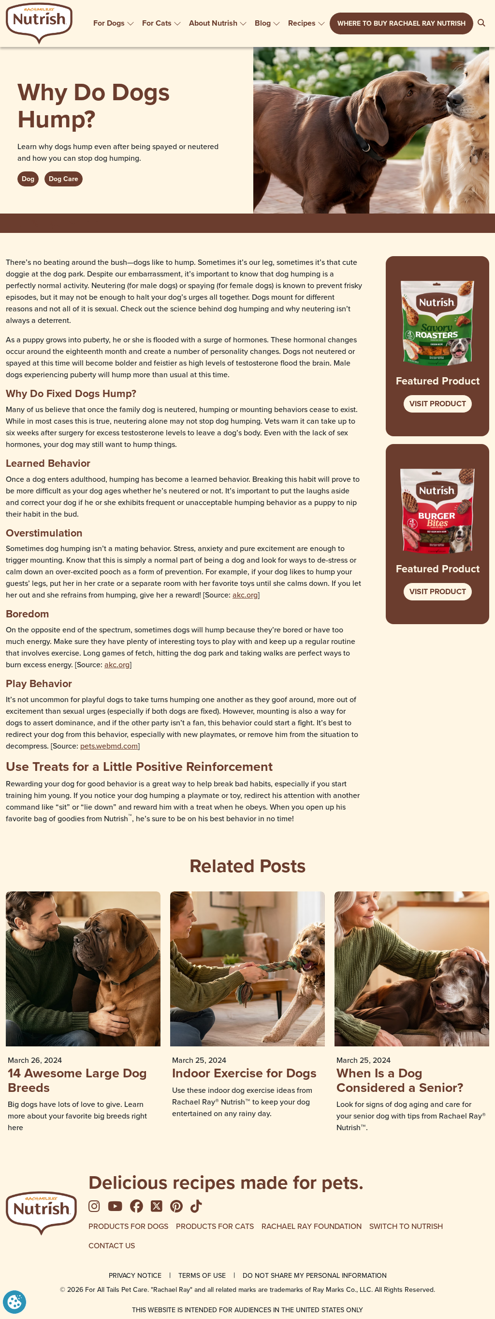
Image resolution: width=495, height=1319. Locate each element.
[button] (14, 1301)
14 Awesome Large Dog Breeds (77, 1080)
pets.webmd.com (109, 745)
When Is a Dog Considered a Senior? (399, 1080)
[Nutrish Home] (41, 1213)
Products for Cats (215, 1226)
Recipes (302, 23)
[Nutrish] (39, 23)
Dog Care (63, 179)
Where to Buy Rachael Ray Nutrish (401, 23)
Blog (263, 23)
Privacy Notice (135, 1275)
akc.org (245, 594)
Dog (28, 179)
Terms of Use (202, 1275)
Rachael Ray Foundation (312, 1226)
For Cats (157, 23)
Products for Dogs (128, 1226)
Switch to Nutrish (406, 1226)
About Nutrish (213, 23)
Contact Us (111, 1245)
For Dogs (109, 23)
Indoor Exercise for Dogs (244, 1072)
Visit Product (437, 403)
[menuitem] (113, 23)
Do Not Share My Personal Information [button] (315, 1275)
